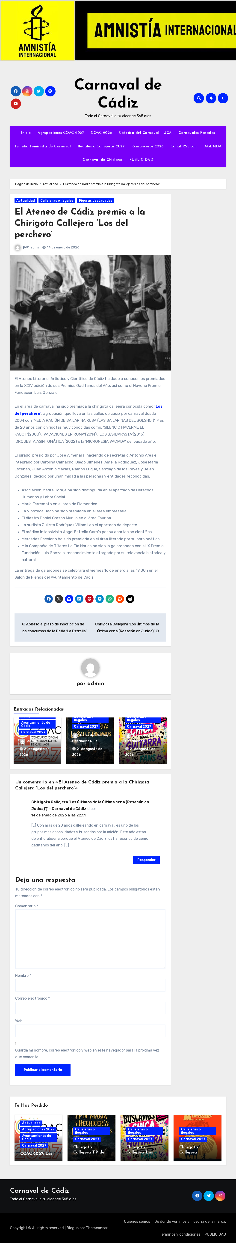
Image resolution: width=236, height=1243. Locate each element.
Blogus (73, 1228)
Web (18, 1021)
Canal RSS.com (184, 146)
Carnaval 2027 (33, 732)
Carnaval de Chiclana (102, 160)
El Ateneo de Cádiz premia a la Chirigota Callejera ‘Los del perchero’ (80, 224)
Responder (146, 860)
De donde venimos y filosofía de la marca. (190, 1221)
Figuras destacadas (95, 201)
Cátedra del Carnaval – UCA (145, 133)
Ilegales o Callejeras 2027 (101, 146)
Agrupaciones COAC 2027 (61, 133)
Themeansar (96, 1228)
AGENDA (212, 146)
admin (35, 247)
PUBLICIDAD (141, 160)
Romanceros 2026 (147, 146)
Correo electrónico (32, 998)
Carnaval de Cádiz (39, 1191)
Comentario (26, 906)
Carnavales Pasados (197, 133)
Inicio (26, 133)
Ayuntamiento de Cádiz (35, 724)
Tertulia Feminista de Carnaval (43, 146)
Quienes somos (137, 1221)
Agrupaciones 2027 (38, 1129)
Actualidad (25, 201)
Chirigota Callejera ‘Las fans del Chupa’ (141, 1152)
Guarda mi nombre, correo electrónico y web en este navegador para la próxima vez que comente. (87, 1053)
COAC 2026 (101, 133)
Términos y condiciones (180, 1234)
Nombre (23, 975)
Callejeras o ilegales (57, 201)
